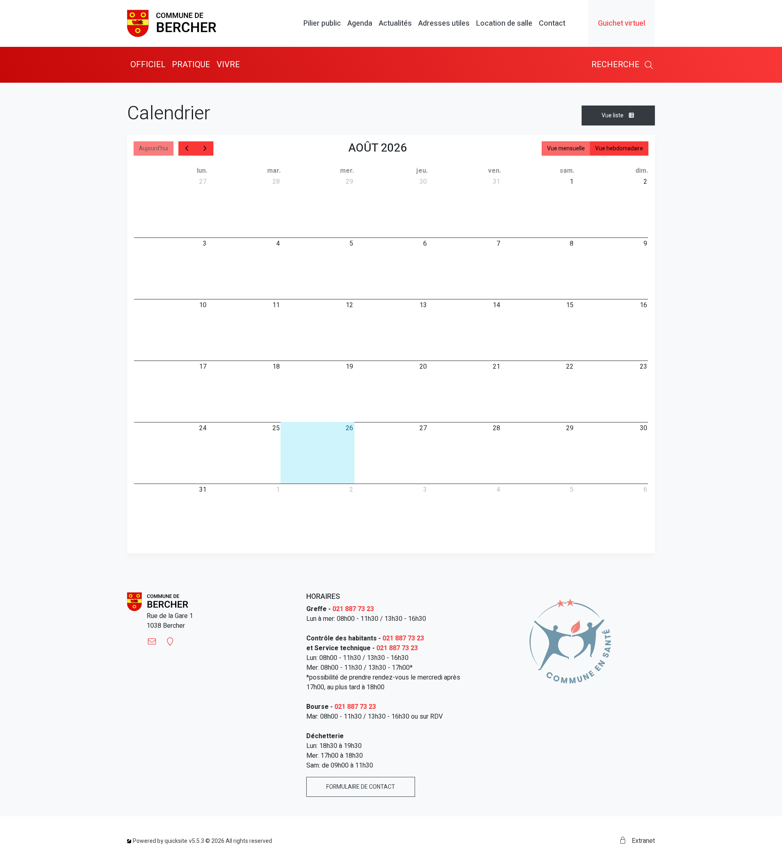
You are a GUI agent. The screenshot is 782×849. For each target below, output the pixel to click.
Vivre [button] (228, 64)
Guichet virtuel (621, 23)
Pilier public (322, 23)
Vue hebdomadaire (619, 148)
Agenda (359, 23)
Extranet (642, 841)
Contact (552, 23)
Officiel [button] (147, 64)
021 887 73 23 (353, 609)
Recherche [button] (616, 64)
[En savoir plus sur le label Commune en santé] (570, 641)
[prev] (187, 148)
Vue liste (613, 115)
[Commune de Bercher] (171, 23)
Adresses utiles (444, 23)
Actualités (395, 23)
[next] (205, 148)
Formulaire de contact (360, 787)
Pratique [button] (191, 64)
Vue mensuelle (566, 148)
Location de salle (504, 23)
